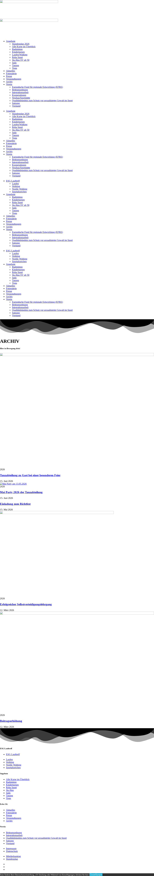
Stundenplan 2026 (20, 44)
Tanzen (15, 65)
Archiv (9, 81)
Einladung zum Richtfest (15, 503)
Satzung (16, 103)
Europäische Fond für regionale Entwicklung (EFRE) (37, 87)
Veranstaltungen (13, 79)
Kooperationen (19, 95)
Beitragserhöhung (11, 721)
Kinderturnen (18, 52)
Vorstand (16, 106)
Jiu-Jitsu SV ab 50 (20, 60)
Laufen (15, 183)
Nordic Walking (19, 189)
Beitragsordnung (20, 89)
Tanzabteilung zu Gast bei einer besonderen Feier (30, 475)
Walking (16, 186)
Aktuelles (10, 71)
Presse (9, 76)
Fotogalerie (11, 73)
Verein (9, 84)
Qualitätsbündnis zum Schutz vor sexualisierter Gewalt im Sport (42, 100)
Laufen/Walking (19, 54)
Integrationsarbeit (20, 92)
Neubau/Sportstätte (21, 98)
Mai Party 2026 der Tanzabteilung (21, 492)
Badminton (17, 49)
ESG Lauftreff (13, 181)
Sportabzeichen (19, 191)
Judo (14, 62)
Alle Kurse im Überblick (23, 46)
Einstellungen (95, 874)
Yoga (14, 68)
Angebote (10, 41)
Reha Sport (17, 57)
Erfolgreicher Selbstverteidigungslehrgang (26, 604)
